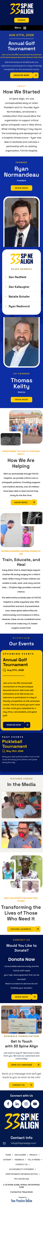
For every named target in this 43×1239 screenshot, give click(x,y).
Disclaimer (20, 1154)
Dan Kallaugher (19, 287)
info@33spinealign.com (23, 1143)
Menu (18, 27)
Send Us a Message (21, 1064)
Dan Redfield (17, 277)
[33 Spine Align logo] (21, 8)
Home (8, 1154)
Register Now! (21, 75)
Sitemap (7, 1159)
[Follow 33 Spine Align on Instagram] (26, 1104)
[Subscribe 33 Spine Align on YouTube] (35, 1104)
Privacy (34, 1154)
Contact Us (18, 1085)
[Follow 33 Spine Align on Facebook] (8, 1104)
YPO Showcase (21, 1178)
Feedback (19, 1159)
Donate (21, 20)
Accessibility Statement (21, 1169)
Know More (21, 188)
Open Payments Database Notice (21, 1174)
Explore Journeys (21, 929)
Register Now (14, 725)
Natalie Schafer (19, 296)
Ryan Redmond (19, 306)
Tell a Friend (34, 1159)
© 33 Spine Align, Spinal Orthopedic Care (21, 1186)
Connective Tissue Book (21, 1192)
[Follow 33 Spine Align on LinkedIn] (17, 1104)
